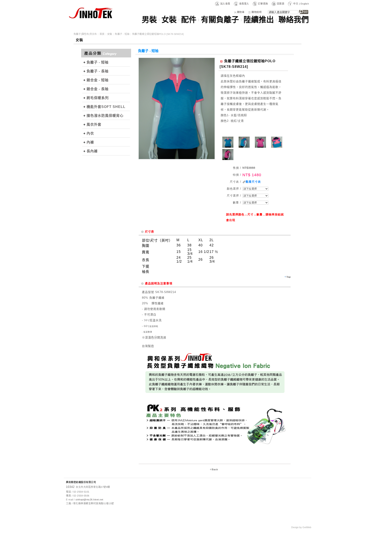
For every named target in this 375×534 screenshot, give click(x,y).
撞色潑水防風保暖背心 (105, 115)
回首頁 (281, 3)
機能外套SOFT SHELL (106, 107)
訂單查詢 (263, 3)
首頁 (102, 34)
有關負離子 (220, 20)
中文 (295, 3)
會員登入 (244, 3)
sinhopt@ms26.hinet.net (89, 499)
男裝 (149, 20)
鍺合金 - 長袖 (98, 89)
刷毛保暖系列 (98, 98)
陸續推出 (258, 20)
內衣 (90, 133)
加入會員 (225, 3)
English (305, 3)
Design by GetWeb (301, 527)
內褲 (90, 142)
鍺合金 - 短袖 (98, 80)
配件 (188, 20)
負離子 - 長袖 (98, 71)
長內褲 (92, 151)
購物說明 (257, 12)
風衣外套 (94, 124)
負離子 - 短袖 (122, 34)
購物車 (241, 12)
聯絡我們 (293, 20)
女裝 (169, 20)
